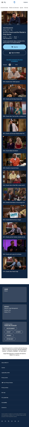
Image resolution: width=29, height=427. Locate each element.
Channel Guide (4, 7)
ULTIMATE (18, 332)
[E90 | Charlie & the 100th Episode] (14, 73)
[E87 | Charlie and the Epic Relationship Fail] (14, 125)
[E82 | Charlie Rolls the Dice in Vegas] (14, 211)
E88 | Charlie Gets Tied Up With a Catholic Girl (14, 116)
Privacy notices (4, 387)
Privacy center (4, 377)
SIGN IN (26, 2)
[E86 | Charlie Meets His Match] (14, 142)
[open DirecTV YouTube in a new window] (15, 421)
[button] (2, 2)
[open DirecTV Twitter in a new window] (8, 421)
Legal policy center (5, 372)
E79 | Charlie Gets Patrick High (10, 271)
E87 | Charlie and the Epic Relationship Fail (13, 133)
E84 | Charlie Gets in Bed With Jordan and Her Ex (15, 185)
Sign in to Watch (15, 53)
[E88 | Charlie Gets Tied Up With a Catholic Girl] (14, 108)
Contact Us (3, 407)
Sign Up (16, 47)
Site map (3, 392)
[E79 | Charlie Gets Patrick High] (14, 263)
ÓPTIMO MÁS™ (10, 339)
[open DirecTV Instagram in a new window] (11, 421)
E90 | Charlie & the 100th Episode (11, 82)
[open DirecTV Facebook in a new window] (5, 421)
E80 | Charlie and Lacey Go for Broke (12, 254)
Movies (26, 7)
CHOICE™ (9, 332)
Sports (21, 7)
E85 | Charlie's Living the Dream (11, 168)
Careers (3, 367)
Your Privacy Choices (8, 382)
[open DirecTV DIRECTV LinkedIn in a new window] (2, 421)
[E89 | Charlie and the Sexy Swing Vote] (14, 90)
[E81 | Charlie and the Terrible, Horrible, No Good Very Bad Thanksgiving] (14, 228)
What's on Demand (14, 7)
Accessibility (4, 402)
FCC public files (4, 397)
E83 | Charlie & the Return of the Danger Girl (14, 202)
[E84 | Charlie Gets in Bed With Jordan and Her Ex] (14, 177)
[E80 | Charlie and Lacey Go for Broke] (14, 246)
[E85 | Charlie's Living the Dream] (14, 159)
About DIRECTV (4, 362)
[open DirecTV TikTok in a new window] (18, 421)
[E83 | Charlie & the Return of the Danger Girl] (14, 194)
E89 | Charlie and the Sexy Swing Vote (12, 99)
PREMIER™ (9, 335)
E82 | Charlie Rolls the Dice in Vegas (12, 220)
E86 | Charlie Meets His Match (10, 151)
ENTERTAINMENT (11, 328)
